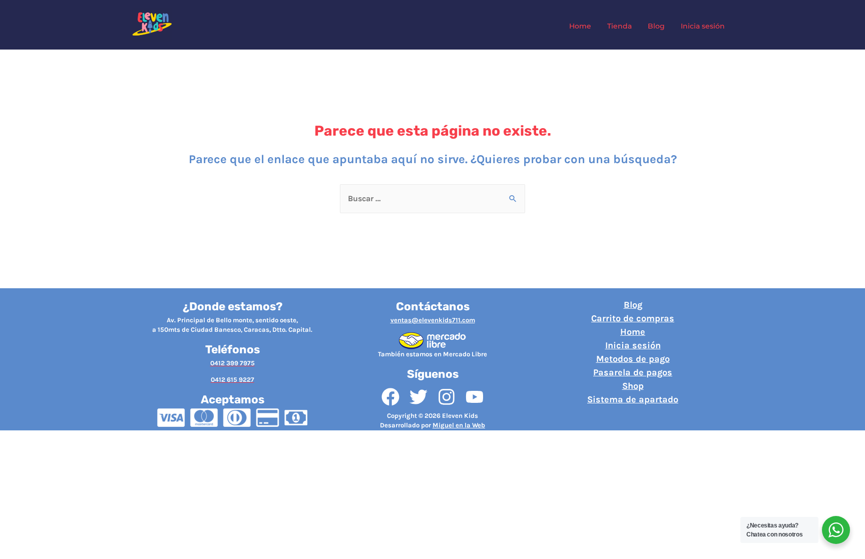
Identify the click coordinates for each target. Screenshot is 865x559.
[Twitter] (418, 397)
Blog (633, 304)
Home (632, 331)
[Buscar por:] (432, 198)
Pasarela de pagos (632, 372)
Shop (633, 385)
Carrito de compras (632, 318)
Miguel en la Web (458, 425)
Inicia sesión (633, 345)
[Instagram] (447, 397)
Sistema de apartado (632, 399)
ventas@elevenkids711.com (432, 320)
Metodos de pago (633, 358)
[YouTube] (475, 397)
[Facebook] (390, 397)
